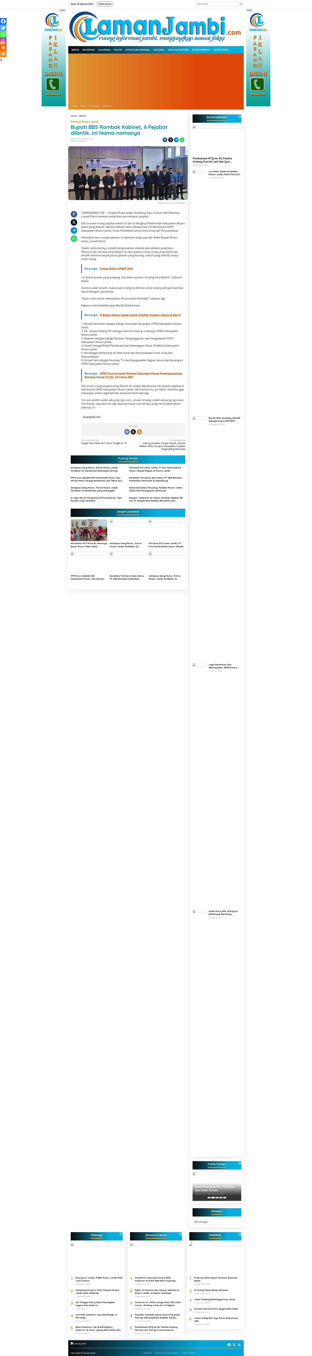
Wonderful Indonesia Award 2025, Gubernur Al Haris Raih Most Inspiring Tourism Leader (155, 1279)
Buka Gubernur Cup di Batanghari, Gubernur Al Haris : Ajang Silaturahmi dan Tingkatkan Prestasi (98, 1328)
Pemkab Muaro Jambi (85, 121)
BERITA (74, 141)
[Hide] (1, 60)
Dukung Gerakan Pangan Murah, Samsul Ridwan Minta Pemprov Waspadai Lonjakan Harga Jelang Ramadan (162, 445)
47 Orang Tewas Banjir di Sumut (211, 1290)
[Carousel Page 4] (220, 1197)
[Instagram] (3, 41)
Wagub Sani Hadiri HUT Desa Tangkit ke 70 (104, 442)
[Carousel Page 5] (224, 1197)
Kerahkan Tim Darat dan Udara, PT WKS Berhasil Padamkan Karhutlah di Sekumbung (155, 479)
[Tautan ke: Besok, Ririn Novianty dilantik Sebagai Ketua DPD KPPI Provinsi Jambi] (199, 538)
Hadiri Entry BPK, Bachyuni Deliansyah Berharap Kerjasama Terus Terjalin (223, 913)
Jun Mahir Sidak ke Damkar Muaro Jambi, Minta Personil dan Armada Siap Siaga (224, 173)
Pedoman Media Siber (167, 1353)
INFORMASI (82, 141)
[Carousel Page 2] (213, 1197)
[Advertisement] (156, 78)
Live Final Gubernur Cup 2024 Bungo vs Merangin (96, 1316)
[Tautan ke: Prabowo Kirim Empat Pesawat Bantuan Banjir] (215, 1258)
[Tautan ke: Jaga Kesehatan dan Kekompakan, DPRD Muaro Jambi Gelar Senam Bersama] (199, 784)
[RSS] (139, 431)
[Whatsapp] (182, 139)
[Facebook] (3, 21)
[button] (241, 4)
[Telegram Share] (176, 139)
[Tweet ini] (170, 139)
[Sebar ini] (164, 139)
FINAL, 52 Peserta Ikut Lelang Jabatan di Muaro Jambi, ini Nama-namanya (157, 1291)
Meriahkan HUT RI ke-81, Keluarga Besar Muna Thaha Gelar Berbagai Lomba (89, 545)
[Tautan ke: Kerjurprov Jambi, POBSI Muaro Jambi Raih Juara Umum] (97, 1258)
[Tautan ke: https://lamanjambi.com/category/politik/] (240, 1163)
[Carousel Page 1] (209, 1197)
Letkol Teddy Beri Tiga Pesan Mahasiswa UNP (216, 1319)
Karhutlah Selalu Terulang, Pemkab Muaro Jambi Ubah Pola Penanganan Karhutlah (155, 489)
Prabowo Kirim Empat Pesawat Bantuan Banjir (215, 1279)
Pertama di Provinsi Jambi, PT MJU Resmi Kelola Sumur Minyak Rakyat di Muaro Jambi (155, 469)
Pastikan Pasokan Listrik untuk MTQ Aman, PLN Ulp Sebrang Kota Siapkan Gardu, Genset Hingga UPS (158, 1316)
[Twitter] (3, 28)
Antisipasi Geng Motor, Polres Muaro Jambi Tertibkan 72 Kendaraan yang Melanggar (94, 489)
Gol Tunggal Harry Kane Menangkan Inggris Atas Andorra (95, 1304)
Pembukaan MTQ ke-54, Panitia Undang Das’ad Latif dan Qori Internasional (212, 160)
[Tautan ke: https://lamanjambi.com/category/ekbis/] (180, 1234)
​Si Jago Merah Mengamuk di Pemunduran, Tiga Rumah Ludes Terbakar (96, 499)
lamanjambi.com (91, 416)
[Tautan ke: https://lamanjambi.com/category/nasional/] (240, 1234)
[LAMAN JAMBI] (156, 26)
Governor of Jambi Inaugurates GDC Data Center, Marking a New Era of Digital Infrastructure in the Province (158, 1304)
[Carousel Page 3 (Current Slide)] (217, 1197)
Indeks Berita (188, 1353)
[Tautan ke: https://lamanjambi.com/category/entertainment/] (240, 116)
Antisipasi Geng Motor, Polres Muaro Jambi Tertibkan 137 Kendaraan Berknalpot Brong (94, 469)
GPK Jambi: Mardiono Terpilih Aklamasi (213, 1188)
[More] (3, 54)
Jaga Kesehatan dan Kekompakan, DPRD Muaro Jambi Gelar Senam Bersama (224, 666)
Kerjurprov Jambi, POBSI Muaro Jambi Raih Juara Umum (99, 1279)
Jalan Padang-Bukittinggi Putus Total (214, 1299)
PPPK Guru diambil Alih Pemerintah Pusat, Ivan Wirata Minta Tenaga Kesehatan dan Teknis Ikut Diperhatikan (96, 479)
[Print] (3, 47)
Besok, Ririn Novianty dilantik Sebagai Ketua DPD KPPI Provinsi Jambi (224, 419)
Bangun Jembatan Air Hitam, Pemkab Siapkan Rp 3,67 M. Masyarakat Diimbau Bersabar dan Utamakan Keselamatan (156, 499)
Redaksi (148, 1353)
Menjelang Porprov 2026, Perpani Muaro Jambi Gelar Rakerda (97, 1291)
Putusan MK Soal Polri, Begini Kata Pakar (216, 1308)
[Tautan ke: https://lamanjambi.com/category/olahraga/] (121, 1234)
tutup (62, 10)
